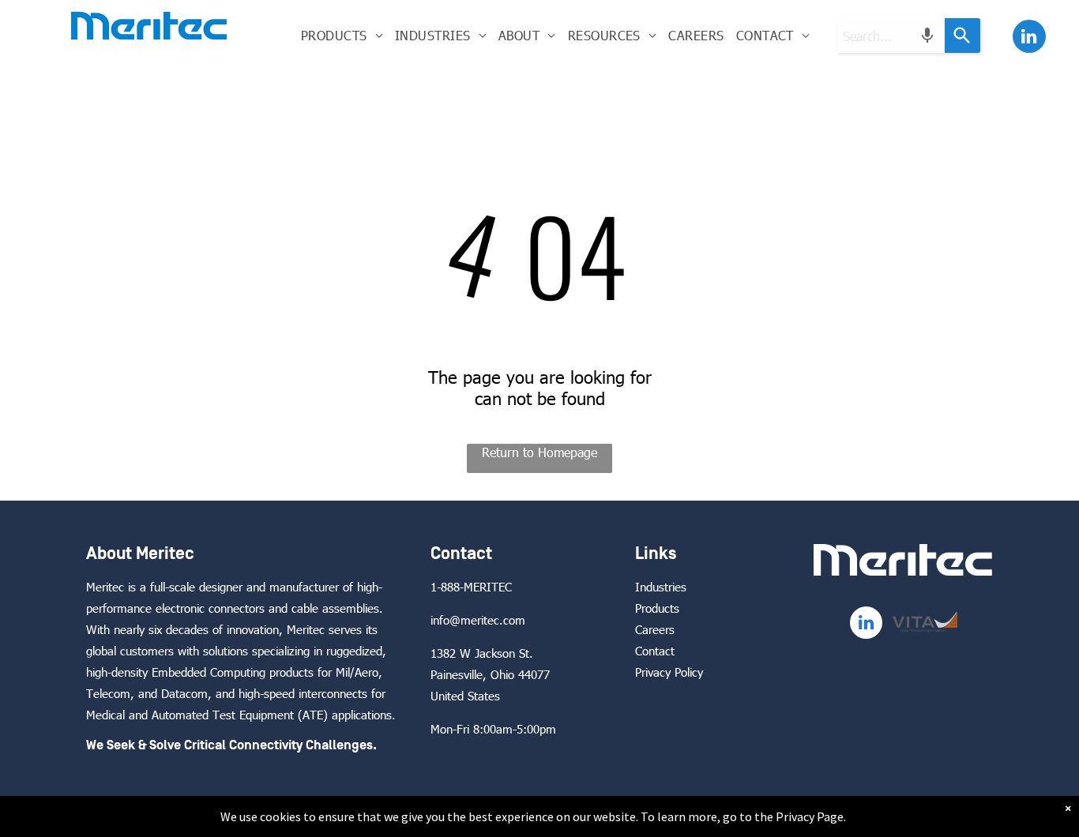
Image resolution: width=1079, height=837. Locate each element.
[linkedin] (1029, 38)
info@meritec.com (477, 620)
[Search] (962, 35)
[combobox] (891, 35)
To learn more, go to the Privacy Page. (743, 816)
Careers (655, 629)
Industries (660, 587)
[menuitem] (342, 35)
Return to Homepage (539, 452)
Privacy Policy (669, 672)
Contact (655, 651)
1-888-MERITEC (471, 587)
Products (657, 608)
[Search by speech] (927, 35)
